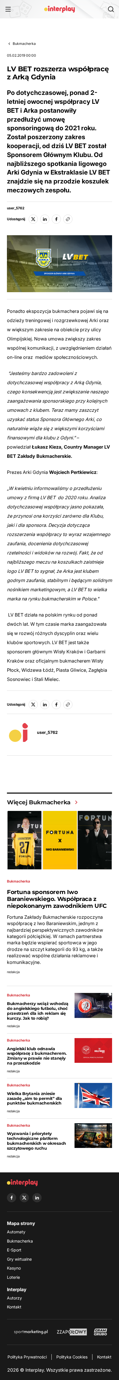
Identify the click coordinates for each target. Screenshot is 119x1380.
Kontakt (14, 1306)
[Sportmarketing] (31, 1332)
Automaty (16, 1231)
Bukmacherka (24, 43)
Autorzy (14, 1297)
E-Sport (14, 1249)
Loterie (13, 1277)
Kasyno (14, 1268)
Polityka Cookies (72, 1356)
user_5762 (16, 208)
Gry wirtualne (19, 1259)
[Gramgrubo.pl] (100, 1332)
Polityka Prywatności (27, 1356)
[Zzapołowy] (72, 1332)
